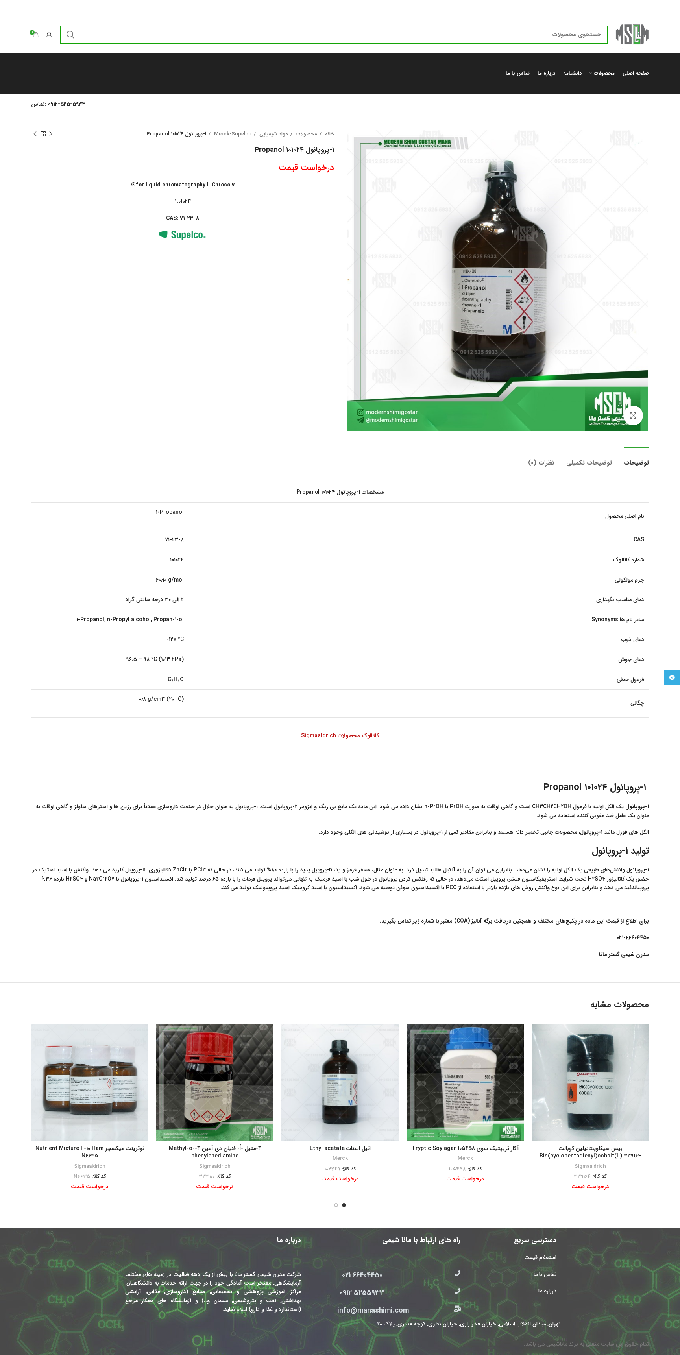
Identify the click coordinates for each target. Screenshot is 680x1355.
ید (338, 870)
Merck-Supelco (232, 134)
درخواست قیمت (306, 167)
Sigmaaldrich (590, 1166)
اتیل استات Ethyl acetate (340, 1148)
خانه (328, 134)
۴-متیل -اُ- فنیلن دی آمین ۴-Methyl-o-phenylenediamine (215, 1152)
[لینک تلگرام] (672, 677)
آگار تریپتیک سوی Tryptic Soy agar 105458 (465, 1148)
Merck (465, 1158)
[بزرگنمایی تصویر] (633, 415)
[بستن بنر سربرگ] (10, 8)
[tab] (636, 459)
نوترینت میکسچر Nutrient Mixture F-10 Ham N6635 (89, 1152)
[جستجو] (70, 35)
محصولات (305, 134)
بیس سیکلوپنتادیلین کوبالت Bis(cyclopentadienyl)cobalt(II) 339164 (590, 1152)
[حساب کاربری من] (49, 34)
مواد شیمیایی (273, 134)
